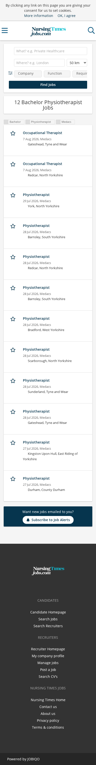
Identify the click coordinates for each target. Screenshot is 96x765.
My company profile (48, 656)
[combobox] (50, 51)
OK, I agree (67, 15)
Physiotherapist (36, 194)
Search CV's (48, 676)
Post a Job (48, 669)
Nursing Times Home (48, 699)
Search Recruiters (48, 626)
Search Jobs (48, 619)
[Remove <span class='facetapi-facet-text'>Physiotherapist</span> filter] (28, 122)
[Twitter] (48, 585)
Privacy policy (48, 720)
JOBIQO (33, 759)
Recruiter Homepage (48, 649)
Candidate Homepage (48, 612)
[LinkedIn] (56, 585)
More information (38, 15)
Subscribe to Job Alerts (51, 519)
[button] (11, 73)
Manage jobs (48, 662)
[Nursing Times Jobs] (48, 30)
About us (48, 713)
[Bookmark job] (13, 133)
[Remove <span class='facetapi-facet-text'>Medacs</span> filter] (58, 122)
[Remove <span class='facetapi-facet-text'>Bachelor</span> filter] (6, 122)
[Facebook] (40, 585)
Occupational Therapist (42, 132)
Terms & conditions (48, 727)
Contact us (48, 706)
